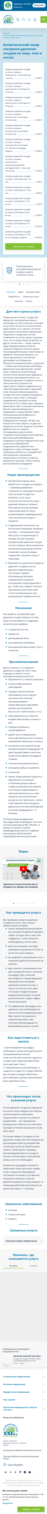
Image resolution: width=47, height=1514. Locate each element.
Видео (20, 292)
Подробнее (7, 1503)
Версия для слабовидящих (13, 1417)
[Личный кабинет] (35, 20)
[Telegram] (10, 1472)
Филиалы (19, 301)
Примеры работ (33, 292)
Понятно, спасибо (31, 1509)
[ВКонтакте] (5, 1472)
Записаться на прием (23, 246)
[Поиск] (23, 19)
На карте (13, 1266)
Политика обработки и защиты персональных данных (21, 1457)
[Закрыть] (2, 5)
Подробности (14, 296)
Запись (29, 301)
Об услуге (11, 292)
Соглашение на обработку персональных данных (22, 1450)
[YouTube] (30, 1472)
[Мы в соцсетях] (15, 1472)
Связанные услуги (31, 296)
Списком (33, 1266)
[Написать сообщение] (29, 19)
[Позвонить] (17, 19)
